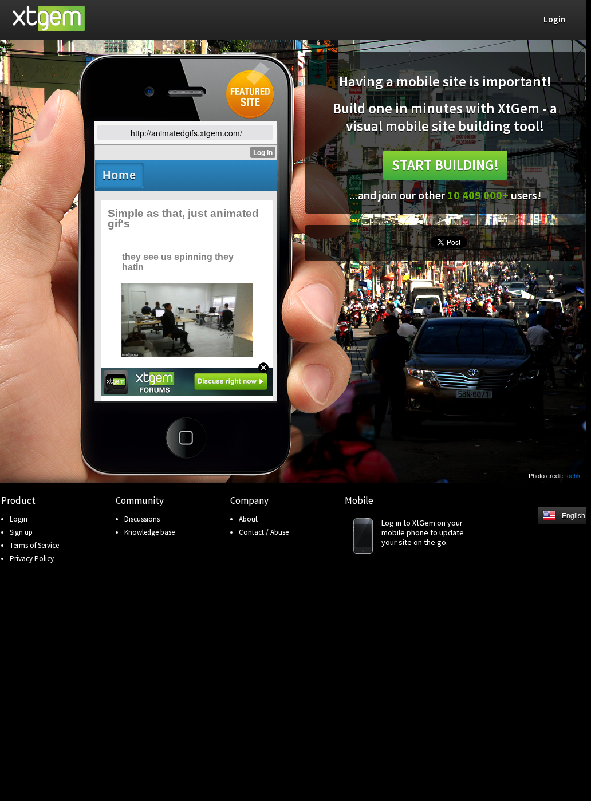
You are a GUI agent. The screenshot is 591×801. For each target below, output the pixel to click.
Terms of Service (34, 545)
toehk (573, 475)
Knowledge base (149, 532)
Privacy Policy (32, 558)
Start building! (445, 165)
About (248, 519)
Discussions (142, 519)
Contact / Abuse (264, 532)
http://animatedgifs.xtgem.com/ (186, 133)
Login (18, 519)
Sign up (21, 532)
